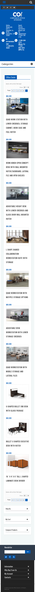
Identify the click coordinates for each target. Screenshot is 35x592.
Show (21, 87)
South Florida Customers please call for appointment (22, 29)
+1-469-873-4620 (10, 47)
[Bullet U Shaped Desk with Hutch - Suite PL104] (17, 428)
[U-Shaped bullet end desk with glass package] (17, 393)
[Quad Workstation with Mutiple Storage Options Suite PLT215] (17, 280)
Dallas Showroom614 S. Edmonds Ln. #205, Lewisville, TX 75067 (10, 30)
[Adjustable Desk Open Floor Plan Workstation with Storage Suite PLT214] (17, 315)
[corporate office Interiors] (17, 16)
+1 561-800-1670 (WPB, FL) (21, 48)
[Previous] (12, 91)
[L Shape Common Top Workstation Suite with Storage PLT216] (17, 237)
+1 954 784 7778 (21, 36)
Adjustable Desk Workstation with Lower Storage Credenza (17, 332)
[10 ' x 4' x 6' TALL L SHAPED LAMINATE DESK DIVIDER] (17, 463)
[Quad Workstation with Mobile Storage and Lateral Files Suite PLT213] (17, 354)
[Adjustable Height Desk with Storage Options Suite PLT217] (17, 193)
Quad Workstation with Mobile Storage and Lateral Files (16, 371)
